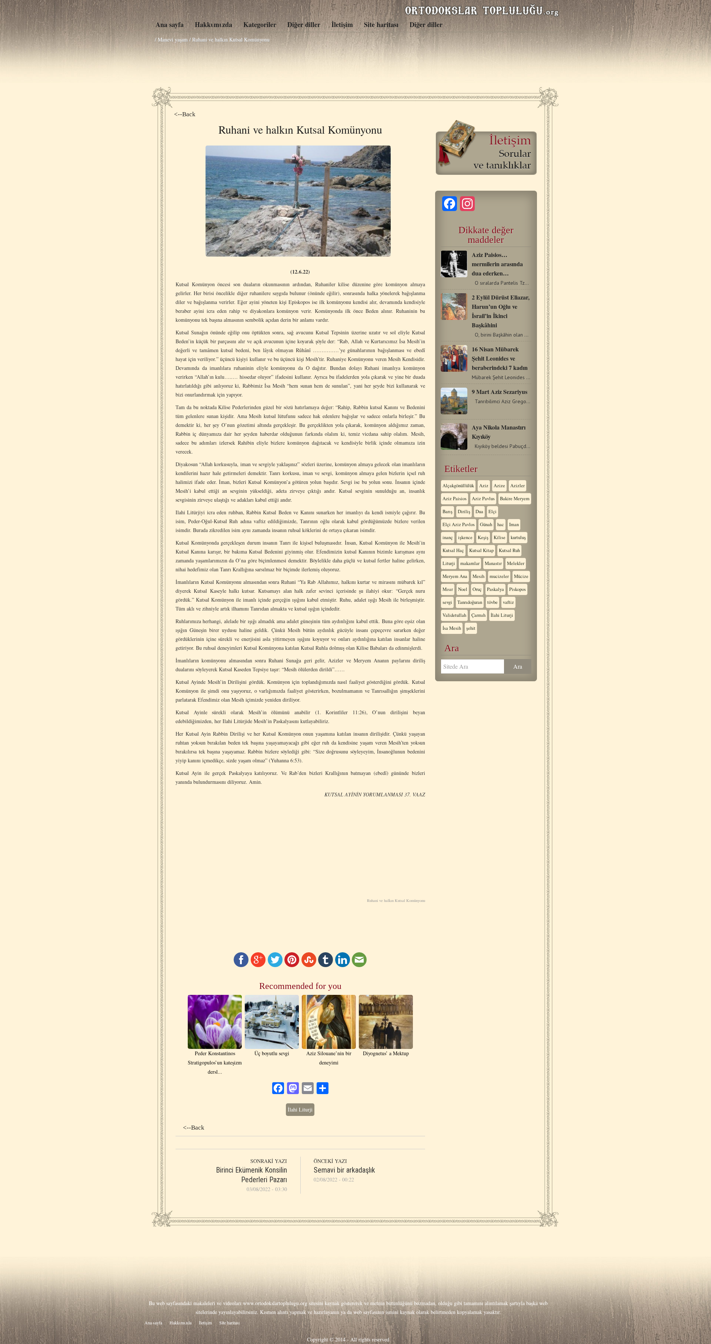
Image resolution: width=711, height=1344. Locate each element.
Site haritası (381, 24)
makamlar (470, 563)
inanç (448, 537)
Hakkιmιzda (213, 24)
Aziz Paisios (455, 498)
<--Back (185, 114)
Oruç (477, 589)
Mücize (521, 576)
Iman (514, 524)
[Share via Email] (359, 965)
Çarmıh (478, 615)
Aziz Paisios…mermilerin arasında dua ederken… (497, 263)
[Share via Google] (258, 965)
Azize (499, 485)
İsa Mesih (452, 628)
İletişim (342, 24)
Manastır (493, 563)
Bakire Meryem (515, 498)
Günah (486, 524)
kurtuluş (518, 537)
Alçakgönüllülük (458, 485)
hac (500, 524)
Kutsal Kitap (481, 550)
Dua (479, 511)
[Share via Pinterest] (291, 965)
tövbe (492, 602)
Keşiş (483, 537)
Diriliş (464, 511)
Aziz (483, 485)
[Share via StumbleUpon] (308, 965)
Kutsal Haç (453, 550)
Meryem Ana (455, 576)
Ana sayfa (170, 24)
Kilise (499, 537)
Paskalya (495, 589)
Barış (448, 511)
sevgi (447, 602)
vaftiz (508, 602)
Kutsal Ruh (509, 550)
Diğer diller (303, 24)
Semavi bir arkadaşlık (344, 1170)
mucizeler (499, 576)
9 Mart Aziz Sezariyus (499, 391)
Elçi (492, 511)
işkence (465, 537)
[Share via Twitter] (275, 965)
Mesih (478, 576)
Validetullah (454, 615)
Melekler (515, 563)
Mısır (448, 589)
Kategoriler (259, 24)
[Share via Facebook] (241, 965)
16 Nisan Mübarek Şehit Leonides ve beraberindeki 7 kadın (500, 358)
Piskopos (517, 589)
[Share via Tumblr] (325, 965)
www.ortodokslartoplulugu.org (275, 1303)
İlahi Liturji (300, 1109)
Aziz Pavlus (483, 498)
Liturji (449, 563)
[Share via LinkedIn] (342, 965)
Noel (462, 589)
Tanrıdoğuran (469, 602)
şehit (470, 628)
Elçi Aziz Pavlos (459, 524)
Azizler (517, 485)
